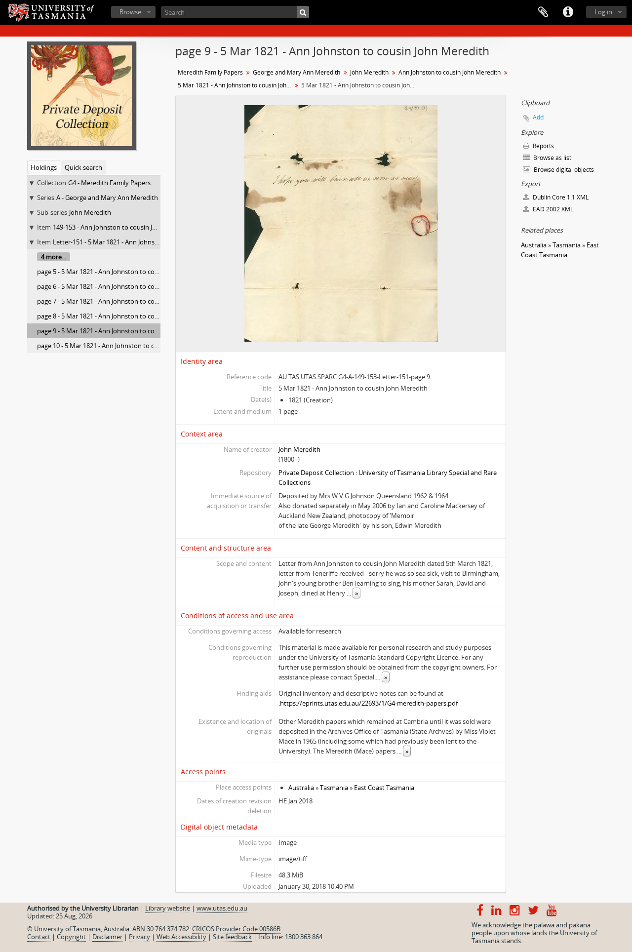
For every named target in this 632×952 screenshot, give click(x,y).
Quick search (83, 167)
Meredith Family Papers (210, 72)
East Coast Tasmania (384, 787)
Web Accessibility (181, 936)
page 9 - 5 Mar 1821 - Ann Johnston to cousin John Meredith (123, 330)
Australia (301, 787)
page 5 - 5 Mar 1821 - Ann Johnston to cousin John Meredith (123, 271)
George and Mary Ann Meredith (296, 72)
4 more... (53, 256)
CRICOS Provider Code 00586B (236, 928)
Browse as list (551, 158)
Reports (542, 146)
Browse (130, 11)
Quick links (567, 12)
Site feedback (232, 936)
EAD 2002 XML (552, 209)
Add (538, 117)
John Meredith (90, 212)
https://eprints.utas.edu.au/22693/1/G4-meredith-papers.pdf (369, 703)
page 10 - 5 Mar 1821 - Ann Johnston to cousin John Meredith (125, 345)
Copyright (71, 936)
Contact (38, 936)
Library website (167, 908)
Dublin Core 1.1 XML (560, 197)
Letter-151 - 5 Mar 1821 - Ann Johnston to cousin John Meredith (145, 242)
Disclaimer (107, 936)
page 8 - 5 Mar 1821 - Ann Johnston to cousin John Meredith (123, 316)
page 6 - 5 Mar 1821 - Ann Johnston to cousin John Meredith (123, 286)
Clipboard (543, 12)
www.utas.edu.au (222, 908)
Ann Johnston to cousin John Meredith (449, 72)
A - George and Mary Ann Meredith (107, 197)
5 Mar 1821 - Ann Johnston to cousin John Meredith (236, 85)
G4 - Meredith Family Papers (109, 182)
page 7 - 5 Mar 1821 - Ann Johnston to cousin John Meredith (123, 301)
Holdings (44, 167)
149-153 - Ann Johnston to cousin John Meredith (123, 227)
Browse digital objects (563, 169)
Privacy (139, 936)
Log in (603, 11)
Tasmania (334, 787)
